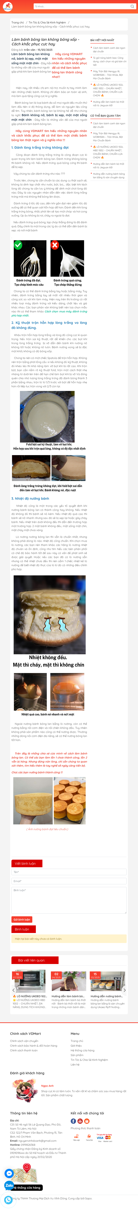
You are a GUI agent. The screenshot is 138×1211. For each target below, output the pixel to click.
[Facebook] (73, 1121)
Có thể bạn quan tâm (105, 115)
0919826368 (28, 1144)
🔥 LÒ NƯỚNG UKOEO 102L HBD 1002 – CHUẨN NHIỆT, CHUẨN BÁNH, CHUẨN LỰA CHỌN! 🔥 (30, 996)
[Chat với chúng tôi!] (9, 1173)
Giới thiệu (76, 1045)
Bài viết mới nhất (102, 40)
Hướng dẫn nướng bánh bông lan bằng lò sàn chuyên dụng (106, 996)
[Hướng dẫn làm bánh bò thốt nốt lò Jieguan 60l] (69, 981)
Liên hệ (75, 1064)
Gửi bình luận (22, 919)
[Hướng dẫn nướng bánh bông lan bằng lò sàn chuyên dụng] (108, 981)
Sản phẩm (77, 1055)
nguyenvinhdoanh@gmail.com (38, 1140)
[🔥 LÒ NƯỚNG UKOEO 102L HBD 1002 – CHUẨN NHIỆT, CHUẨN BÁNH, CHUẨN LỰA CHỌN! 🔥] (30, 981)
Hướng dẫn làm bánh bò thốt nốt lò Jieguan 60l (67, 996)
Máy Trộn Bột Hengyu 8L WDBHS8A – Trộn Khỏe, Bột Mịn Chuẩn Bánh (108, 75)
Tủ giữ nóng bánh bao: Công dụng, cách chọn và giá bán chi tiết (109, 61)
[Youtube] (80, 1121)
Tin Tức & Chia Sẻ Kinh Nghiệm (89, 1059)
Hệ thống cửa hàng (82, 1050)
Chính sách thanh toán (24, 1050)
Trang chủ (17, 22)
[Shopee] (87, 1121)
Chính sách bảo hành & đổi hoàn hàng (33, 1045)
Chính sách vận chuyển (24, 1041)
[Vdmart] (8, 6)
